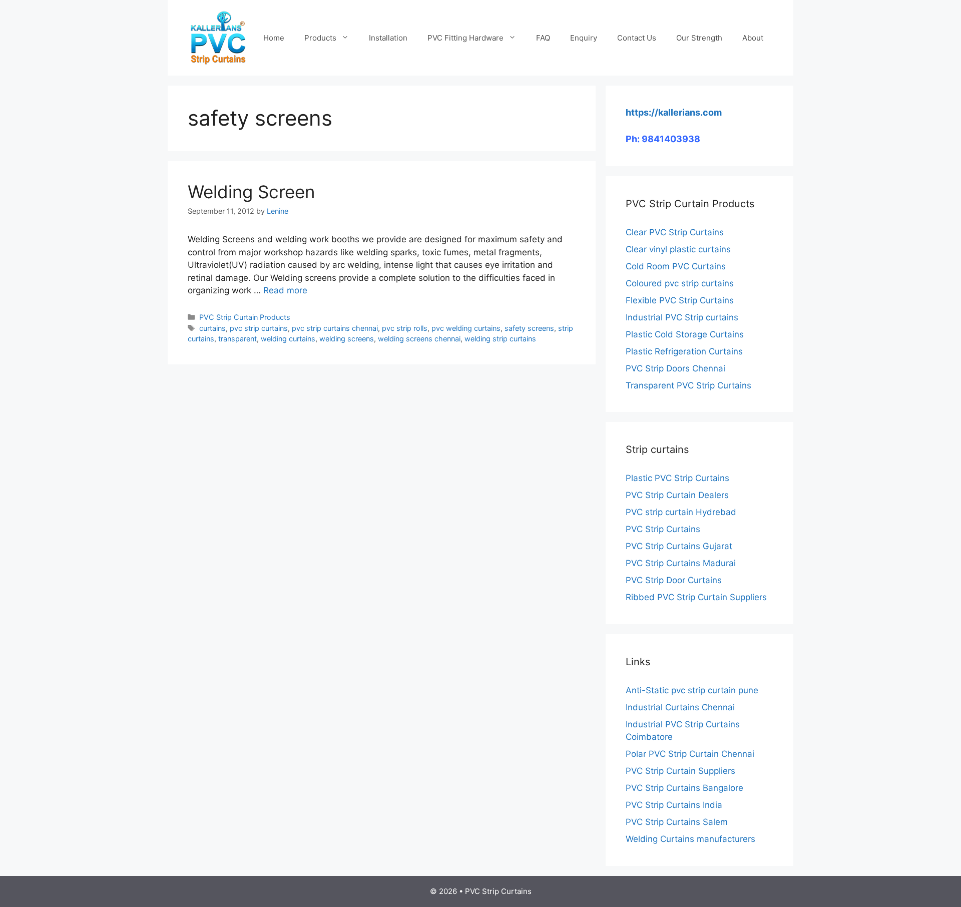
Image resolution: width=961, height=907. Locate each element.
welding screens (346, 338)
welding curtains (288, 338)
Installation (388, 38)
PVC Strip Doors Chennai (675, 368)
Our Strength (699, 38)
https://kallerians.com (674, 112)
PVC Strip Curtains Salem (677, 822)
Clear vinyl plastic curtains (678, 249)
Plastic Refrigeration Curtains (684, 351)
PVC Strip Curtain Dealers (677, 495)
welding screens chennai (419, 338)
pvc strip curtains (259, 328)
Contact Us (636, 38)
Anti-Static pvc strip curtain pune (692, 690)
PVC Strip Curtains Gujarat (679, 546)
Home (273, 38)
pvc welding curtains (466, 328)
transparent (237, 338)
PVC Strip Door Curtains (674, 580)
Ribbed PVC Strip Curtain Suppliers (696, 597)
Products (320, 38)
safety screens (529, 328)
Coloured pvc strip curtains (680, 283)
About (752, 38)
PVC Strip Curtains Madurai (681, 563)
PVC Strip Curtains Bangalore (684, 788)
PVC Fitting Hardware (465, 38)
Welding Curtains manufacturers (690, 839)
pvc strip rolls (404, 328)
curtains (212, 328)
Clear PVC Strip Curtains (675, 232)
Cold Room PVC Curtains (676, 266)
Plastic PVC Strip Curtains (677, 478)
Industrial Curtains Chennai (680, 707)
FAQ (543, 38)
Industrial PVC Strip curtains (682, 317)
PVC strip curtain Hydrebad (681, 512)
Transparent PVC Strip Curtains (688, 385)
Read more (285, 290)
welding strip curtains (500, 338)
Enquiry (583, 38)
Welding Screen (251, 191)
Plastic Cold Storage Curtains (685, 334)
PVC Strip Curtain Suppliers (680, 771)
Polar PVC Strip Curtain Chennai (690, 754)
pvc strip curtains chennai (335, 328)
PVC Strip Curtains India (674, 805)
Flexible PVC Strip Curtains (680, 300)
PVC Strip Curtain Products (244, 317)
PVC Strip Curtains (663, 529)
